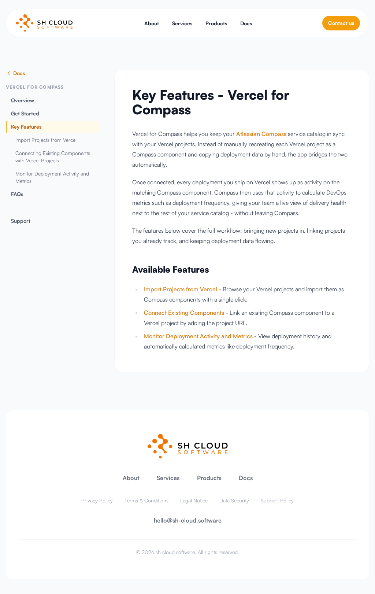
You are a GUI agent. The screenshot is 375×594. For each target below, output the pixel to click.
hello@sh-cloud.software (188, 520)
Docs (246, 23)
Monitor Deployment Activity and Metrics (52, 177)
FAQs (17, 194)
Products (216, 23)
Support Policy (277, 500)
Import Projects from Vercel (46, 140)
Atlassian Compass (261, 133)
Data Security (234, 500)
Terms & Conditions (146, 500)
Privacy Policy (97, 500)
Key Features (26, 126)
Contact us (341, 23)
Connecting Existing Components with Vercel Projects (52, 156)
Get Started (25, 113)
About (151, 23)
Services (182, 23)
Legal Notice (194, 500)
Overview (22, 100)
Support (20, 221)
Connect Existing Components (184, 312)
